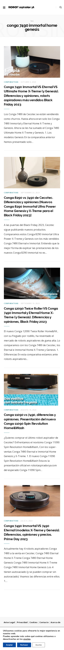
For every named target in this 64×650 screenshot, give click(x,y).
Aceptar (9, 645)
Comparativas (11, 82)
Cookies (33, 622)
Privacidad (22, 622)
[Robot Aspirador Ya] (21, 7)
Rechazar (24, 645)
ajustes (26, 639)
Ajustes (38, 645)
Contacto (44, 622)
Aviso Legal (9, 622)
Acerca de (55, 622)
